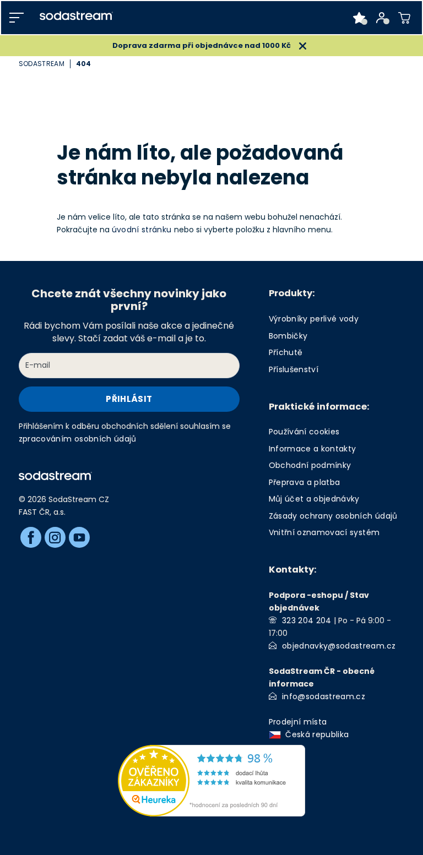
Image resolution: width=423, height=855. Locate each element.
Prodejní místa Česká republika (311, 728)
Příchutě (286, 352)
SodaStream (41, 63)
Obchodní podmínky (310, 465)
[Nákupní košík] (404, 17)
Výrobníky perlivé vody (314, 318)
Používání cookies (304, 431)
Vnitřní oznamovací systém (324, 532)
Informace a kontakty (312, 448)
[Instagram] (55, 537)
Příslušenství (293, 369)
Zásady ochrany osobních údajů (333, 515)
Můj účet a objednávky (314, 498)
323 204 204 (307, 620)
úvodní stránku (142, 229)
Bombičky (288, 335)
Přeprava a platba (304, 482)
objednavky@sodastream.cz (338, 645)
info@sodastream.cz (323, 696)
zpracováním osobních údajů (78, 438)
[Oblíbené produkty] (359, 17)
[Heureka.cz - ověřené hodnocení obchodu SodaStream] (211, 780)
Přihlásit (129, 399)
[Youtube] (79, 537)
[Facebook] (30, 537)
